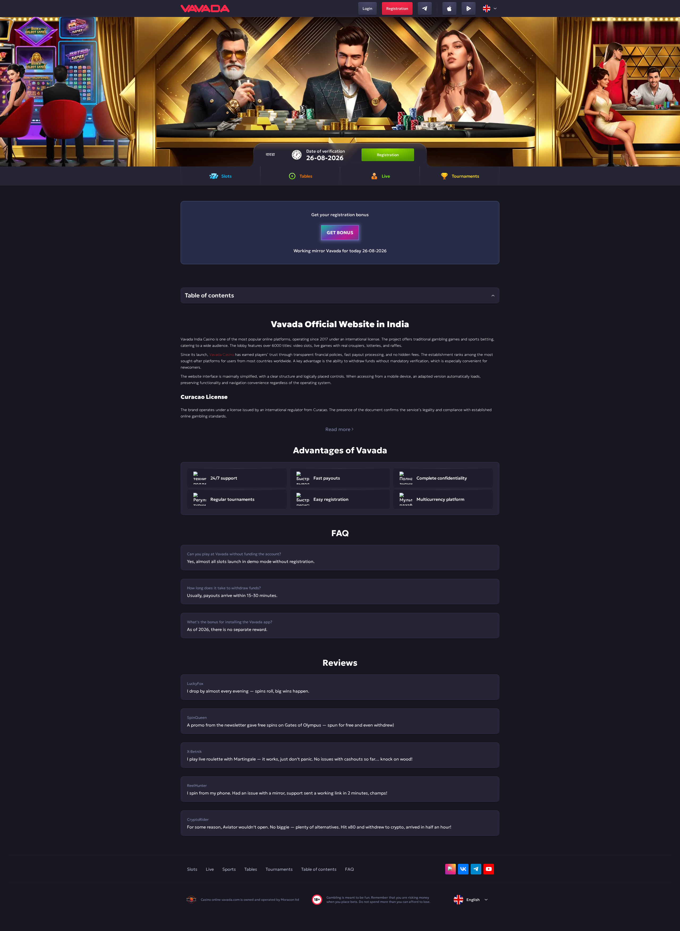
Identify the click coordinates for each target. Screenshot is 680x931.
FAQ (349, 869)
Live (210, 869)
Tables (250, 869)
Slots (192, 869)
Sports (229, 869)
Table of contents (319, 869)
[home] (205, 8)
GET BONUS (340, 233)
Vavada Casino (221, 354)
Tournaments (279, 869)
